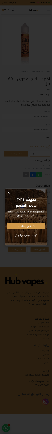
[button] (8, 192)
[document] (26, 217)
